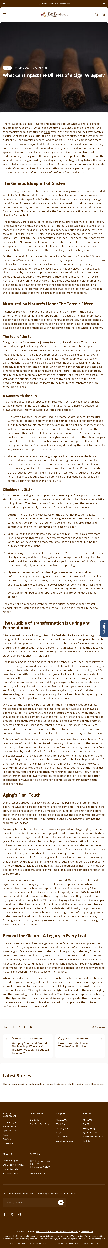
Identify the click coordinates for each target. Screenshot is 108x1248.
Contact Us (61, 1120)
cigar (7, 68)
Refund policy (15, 1243)
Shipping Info (62, 1128)
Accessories (8, 1143)
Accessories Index (11, 1173)
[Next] (104, 3)
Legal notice (94, 1243)
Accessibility (61, 1137)
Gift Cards (34, 1120)
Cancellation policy (81, 1243)
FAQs (58, 1132)
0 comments (100, 1027)
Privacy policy (26, 1243)
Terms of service (38, 1243)
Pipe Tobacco (9, 1130)
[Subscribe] (61, 1202)
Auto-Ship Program (65, 1141)
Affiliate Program (11, 1160)
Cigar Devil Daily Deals (40, 1124)
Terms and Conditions (93, 1137)
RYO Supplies (9, 1139)
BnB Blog (87, 1141)
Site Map (87, 1124)
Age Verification (90, 1132)
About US (87, 1120)
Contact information (65, 1243)
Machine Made (9, 1126)
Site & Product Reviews (13, 1165)
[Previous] (4, 3)
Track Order (61, 1124)
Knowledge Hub (10, 1169)
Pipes (5, 1135)
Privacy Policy (89, 1128)
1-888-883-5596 (38, 1173)
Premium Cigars (10, 1122)
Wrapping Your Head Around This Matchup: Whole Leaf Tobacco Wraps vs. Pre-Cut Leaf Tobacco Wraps (31, 1048)
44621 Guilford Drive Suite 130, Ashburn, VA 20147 (57, 1231)
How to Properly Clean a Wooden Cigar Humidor (73, 1044)
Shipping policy (50, 1243)
